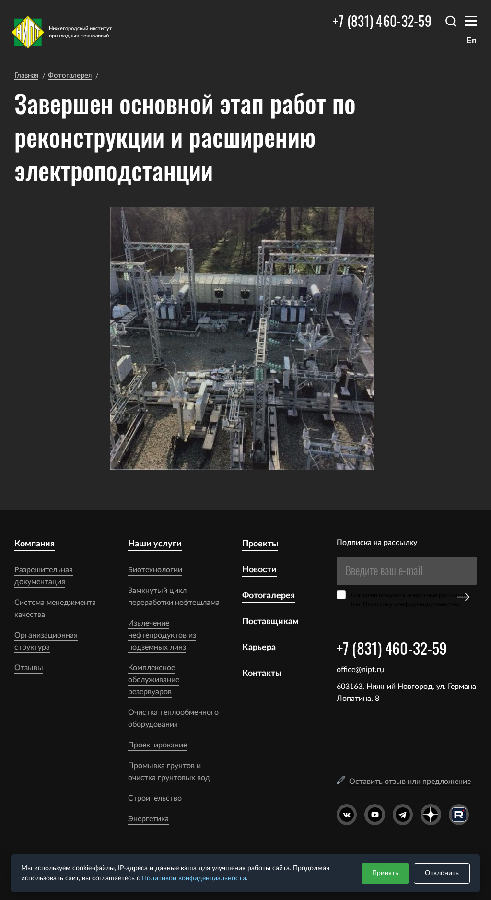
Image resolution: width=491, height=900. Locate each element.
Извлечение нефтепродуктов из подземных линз (162, 635)
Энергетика (148, 819)
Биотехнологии (155, 570)
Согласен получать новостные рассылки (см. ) (409, 600)
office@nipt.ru (360, 670)
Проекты (260, 544)
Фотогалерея (70, 75)
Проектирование (157, 745)
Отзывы (28, 668)
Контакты (261, 673)
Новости (259, 570)
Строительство (155, 798)
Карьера (259, 647)
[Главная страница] (68, 32)
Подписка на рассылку (377, 542)
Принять (385, 873)
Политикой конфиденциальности (194, 878)
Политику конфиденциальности (410, 605)
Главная (26, 75)
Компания (34, 544)
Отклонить (442, 873)
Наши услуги (155, 544)
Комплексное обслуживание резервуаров (153, 680)
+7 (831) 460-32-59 (382, 21)
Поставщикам (270, 621)
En (472, 40)
